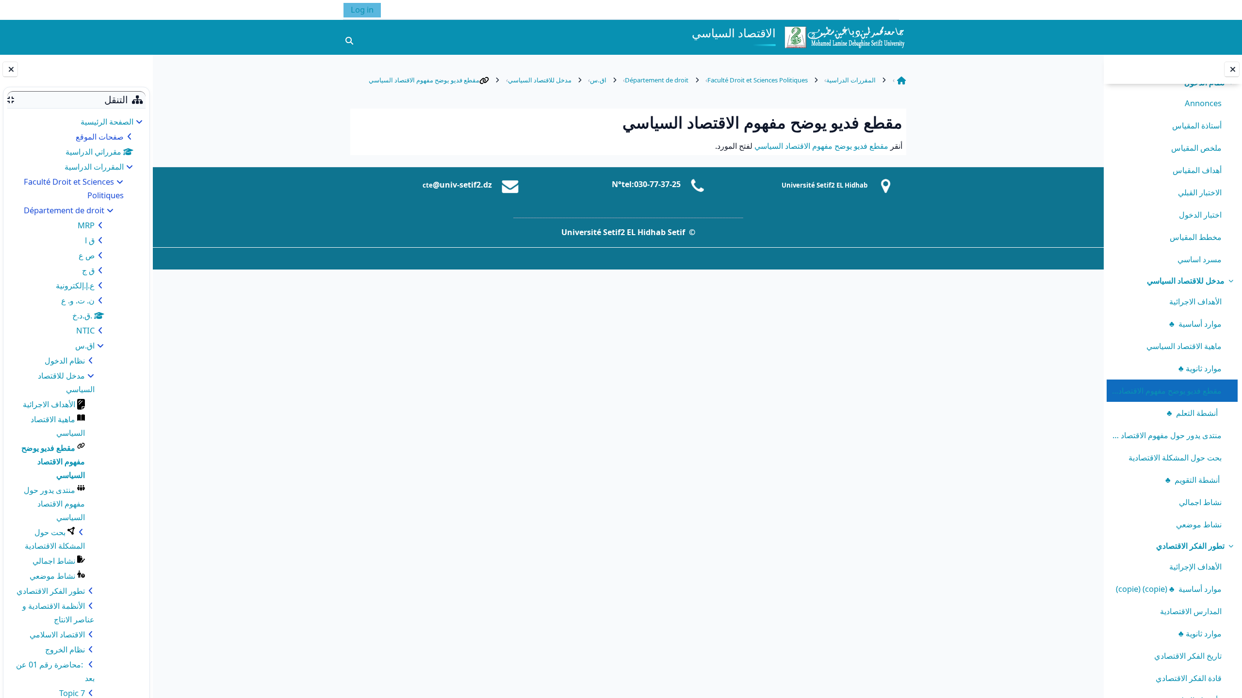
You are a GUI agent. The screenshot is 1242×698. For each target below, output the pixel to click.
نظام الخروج (65, 649)
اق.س (85, 345)
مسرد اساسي (1199, 259)
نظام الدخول (65, 360)
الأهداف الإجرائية (1195, 566)
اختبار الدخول (1200, 214)
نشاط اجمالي (1200, 502)
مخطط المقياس (1196, 236)
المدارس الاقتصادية (1191, 611)
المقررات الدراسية (94, 166)
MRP (86, 225)
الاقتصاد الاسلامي (57, 634)
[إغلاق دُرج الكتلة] (10, 69)
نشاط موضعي (1199, 524)
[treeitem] (1173, 171)
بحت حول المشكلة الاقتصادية (1175, 457)
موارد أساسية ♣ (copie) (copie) (1169, 588)
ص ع (87, 255)
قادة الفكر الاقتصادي (1189, 677)
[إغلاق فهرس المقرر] (1232, 69)
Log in (362, 9)
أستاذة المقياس (1197, 125)
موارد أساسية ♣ (1195, 323)
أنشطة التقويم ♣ (1193, 479)
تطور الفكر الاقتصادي (1190, 545)
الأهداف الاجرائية (1195, 301)
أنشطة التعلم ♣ (1194, 412)
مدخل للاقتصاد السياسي (1186, 280)
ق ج (88, 270)
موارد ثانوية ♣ (1200, 368)
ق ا (90, 240)
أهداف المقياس (1197, 169)
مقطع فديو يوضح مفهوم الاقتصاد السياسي (1166, 390)
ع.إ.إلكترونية (75, 285)
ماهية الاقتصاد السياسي (1184, 345)
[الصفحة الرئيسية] (844, 36)
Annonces (1203, 103)
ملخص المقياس (1196, 147)
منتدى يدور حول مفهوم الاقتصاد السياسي (1166, 435)
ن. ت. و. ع (78, 300)
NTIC (85, 330)
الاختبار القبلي (1200, 192)
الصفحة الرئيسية (107, 121)
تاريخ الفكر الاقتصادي (1188, 655)
